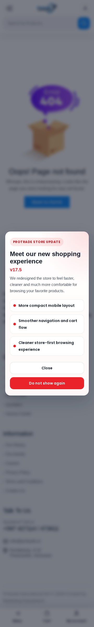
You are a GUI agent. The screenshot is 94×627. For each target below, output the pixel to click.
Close (47, 368)
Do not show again (47, 383)
